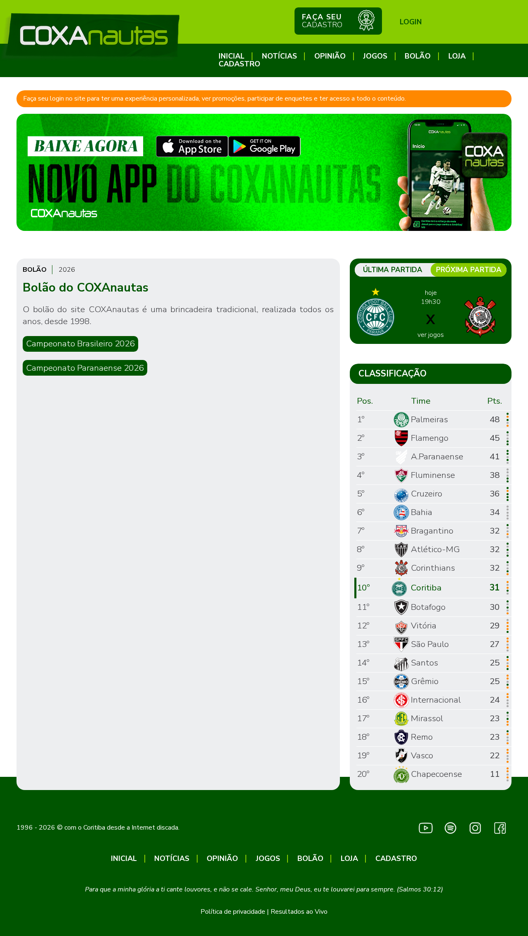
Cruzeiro (426, 493)
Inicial (232, 56)
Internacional (436, 700)
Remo (422, 737)
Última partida (392, 270)
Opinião (330, 56)
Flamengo (429, 438)
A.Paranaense (437, 456)
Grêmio (424, 681)
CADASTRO (239, 64)
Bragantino (432, 530)
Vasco (422, 755)
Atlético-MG (435, 549)
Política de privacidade (232, 911)
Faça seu (322, 21)
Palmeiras (429, 419)
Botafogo (428, 607)
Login (411, 22)
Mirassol (427, 718)
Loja (457, 56)
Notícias (279, 56)
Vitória (423, 625)
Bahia (421, 512)
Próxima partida (469, 270)
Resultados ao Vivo (299, 911)
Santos (424, 662)
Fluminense (433, 475)
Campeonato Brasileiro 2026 (80, 343)
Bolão (418, 56)
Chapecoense (436, 774)
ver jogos (430, 334)
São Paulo (430, 644)
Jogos (375, 56)
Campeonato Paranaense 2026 (85, 368)
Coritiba (426, 587)
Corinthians (433, 568)
